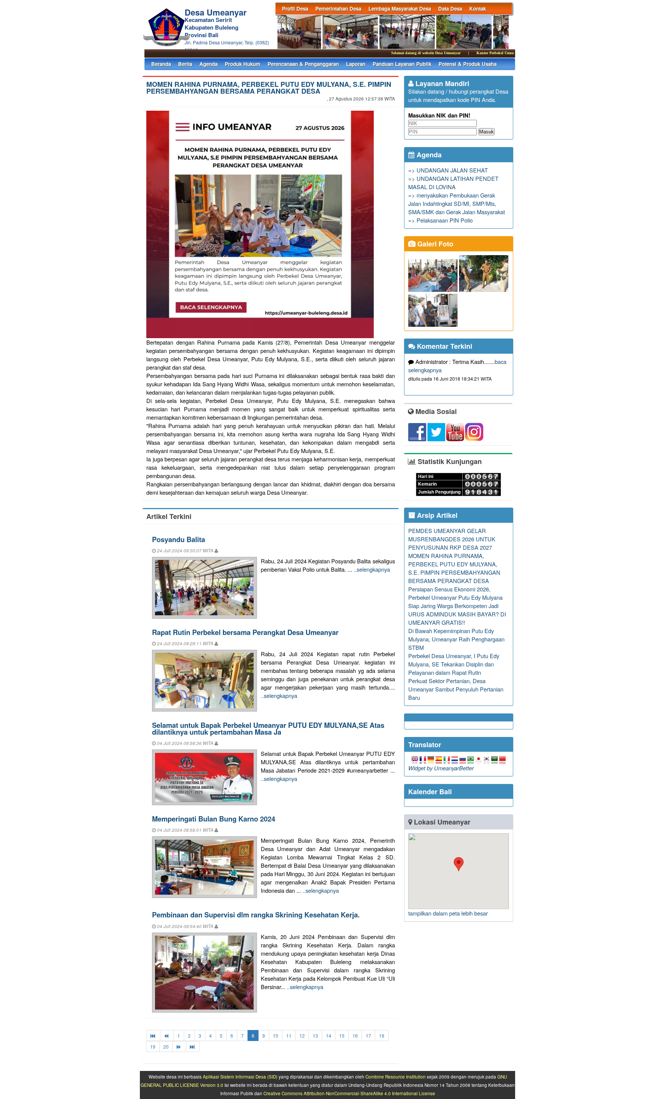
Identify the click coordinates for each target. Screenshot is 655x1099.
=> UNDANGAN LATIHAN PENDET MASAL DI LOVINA (453, 182)
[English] (415, 759)
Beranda (161, 63)
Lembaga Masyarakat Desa (399, 8)
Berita (185, 63)
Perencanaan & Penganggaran (303, 63)
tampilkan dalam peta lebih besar (448, 913)
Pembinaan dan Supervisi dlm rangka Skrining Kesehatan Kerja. (256, 914)
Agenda (208, 63)
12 (302, 1035)
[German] (431, 759)
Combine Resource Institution (395, 1077)
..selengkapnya (372, 569)
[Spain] (439, 759)
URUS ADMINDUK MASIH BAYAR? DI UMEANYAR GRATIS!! (457, 618)
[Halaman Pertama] (153, 1035)
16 (355, 1035)
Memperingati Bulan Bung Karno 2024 (213, 819)
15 (342, 1035)
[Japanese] (478, 759)
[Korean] (486, 759)
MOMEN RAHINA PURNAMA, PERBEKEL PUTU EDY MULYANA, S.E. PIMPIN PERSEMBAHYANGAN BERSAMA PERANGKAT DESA (268, 87)
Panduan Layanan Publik (402, 63)
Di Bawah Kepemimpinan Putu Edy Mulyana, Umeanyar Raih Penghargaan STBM (456, 639)
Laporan (355, 63)
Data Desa (450, 8)
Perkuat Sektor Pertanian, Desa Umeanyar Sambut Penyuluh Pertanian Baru (455, 689)
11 (288, 1035)
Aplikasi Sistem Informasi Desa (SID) (240, 1077)
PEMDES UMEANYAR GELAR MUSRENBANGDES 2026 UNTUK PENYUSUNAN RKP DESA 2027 (451, 539)
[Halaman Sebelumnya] (167, 1035)
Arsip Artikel (436, 515)
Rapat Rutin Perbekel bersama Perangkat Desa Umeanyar (245, 632)
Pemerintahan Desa (338, 8)
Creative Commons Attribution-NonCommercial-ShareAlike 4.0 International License (349, 1093)
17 (368, 1035)
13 (315, 1035)
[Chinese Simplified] (502, 759)
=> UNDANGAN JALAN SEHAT (448, 170)
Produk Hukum (242, 63)
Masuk (486, 132)
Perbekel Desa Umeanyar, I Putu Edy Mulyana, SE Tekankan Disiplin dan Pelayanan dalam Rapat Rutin (453, 664)
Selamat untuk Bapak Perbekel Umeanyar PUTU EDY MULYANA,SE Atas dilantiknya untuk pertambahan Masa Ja (268, 728)
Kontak (477, 8)
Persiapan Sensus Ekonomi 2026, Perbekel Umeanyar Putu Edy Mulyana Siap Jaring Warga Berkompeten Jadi (455, 597)
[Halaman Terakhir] (193, 1046)
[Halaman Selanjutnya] (179, 1046)
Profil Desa (295, 8)
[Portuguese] (470, 759)
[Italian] (446, 759)
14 (328, 1035)
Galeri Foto (434, 244)
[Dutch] (454, 759)
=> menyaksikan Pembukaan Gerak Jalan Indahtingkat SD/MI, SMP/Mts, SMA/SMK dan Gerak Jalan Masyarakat (456, 203)
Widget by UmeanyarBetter (441, 768)
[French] (423, 759)
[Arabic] (494, 759)
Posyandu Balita (178, 539)
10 (275, 1035)
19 (152, 1046)
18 (381, 1035)
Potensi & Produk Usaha (468, 63)
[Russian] (462, 759)
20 (166, 1046)
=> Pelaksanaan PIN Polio (440, 220)
